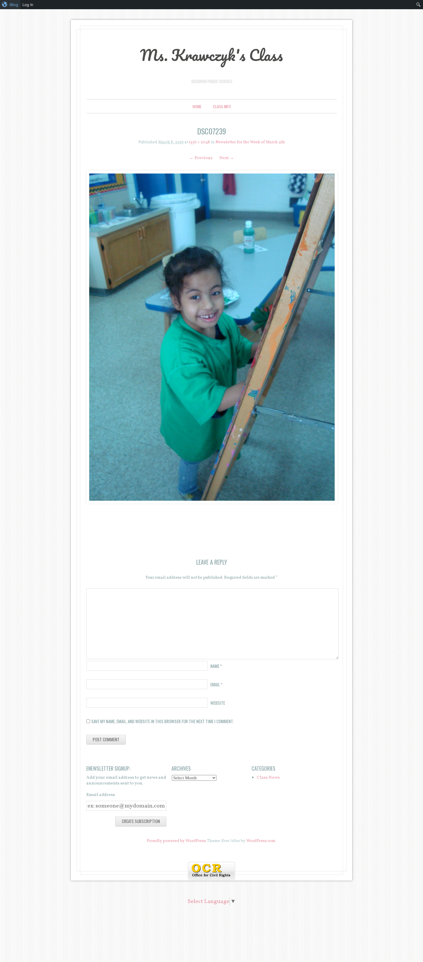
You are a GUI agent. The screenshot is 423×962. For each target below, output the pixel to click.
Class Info (222, 106)
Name (216, 666)
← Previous (200, 158)
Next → (226, 158)
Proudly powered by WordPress (176, 841)
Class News (268, 778)
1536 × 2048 (199, 142)
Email (216, 684)
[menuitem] (10, 4)
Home (197, 106)
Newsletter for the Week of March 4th (250, 142)
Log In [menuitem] (27, 4)
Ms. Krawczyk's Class (211, 55)
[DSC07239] (211, 337)
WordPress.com (260, 841)
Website (217, 703)
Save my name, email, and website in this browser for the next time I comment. (162, 721)
